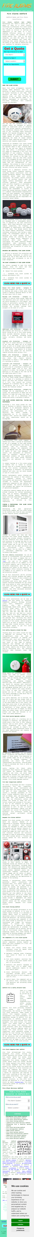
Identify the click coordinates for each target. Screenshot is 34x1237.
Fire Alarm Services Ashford (13, 1088)
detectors (5, 394)
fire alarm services (22, 1040)
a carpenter (12, 1168)
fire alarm (11, 88)
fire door (17, 786)
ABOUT (20, 10)
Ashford (5, 600)
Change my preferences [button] (20, 1229)
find (8, 1052)
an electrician (27, 1163)
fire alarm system (25, 26)
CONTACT (24, 10)
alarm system (27, 332)
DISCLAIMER (29, 10)
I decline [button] (20, 1224)
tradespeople (6, 1157)
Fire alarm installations (11, 599)
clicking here (19, 1082)
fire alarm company (22, 440)
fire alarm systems (25, 219)
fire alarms (15, 621)
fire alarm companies (20, 614)
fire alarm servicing (16, 1007)
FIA (4, 561)
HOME (12, 10)
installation (20, 173)
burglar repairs (11, 1160)
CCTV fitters (24, 1166)
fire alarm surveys (16, 1022)
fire (14, 976)
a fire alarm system (17, 404)
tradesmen (5, 1175)
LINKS (16, 10)
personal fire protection (21, 253)
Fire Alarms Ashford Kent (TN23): (17, 22)
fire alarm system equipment (19, 536)
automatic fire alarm (20, 143)
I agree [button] (20, 1220)
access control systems (24, 1172)
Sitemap (4, 1221)
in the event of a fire (15, 307)
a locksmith (16, 1164)
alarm (29, 949)
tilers (27, 1168)
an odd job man (14, 1169)
